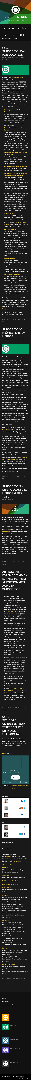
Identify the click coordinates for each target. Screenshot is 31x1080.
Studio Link (20, 859)
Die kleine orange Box (8, 964)
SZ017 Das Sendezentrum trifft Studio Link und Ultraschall (13, 727)
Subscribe (5, 895)
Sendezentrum (19, 57)
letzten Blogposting (17, 78)
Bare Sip (4, 948)
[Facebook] (24, 834)
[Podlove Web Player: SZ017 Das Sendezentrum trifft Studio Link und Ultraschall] (15, 769)
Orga (12, 57)
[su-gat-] (15, 70)
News (4, 998)
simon (4, 980)
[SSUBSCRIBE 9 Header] (15, 509)
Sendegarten (6, 875)
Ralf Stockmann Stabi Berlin (10, 881)
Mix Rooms (5, 920)
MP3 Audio (13, 785)
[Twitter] (24, 801)
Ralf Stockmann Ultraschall (10, 884)
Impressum (5, 1001)
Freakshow (5, 429)
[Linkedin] (22, 801)
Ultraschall (17, 861)
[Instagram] (19, 808)
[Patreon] (22, 808)
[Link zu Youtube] (22, 1078)
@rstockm (17, 857)
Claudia (4, 564)
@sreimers (8, 857)
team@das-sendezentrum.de (10, 309)
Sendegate (17, 538)
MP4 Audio (21, 785)
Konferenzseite (6, 532)
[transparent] (12, 3)
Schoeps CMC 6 (13, 612)
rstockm (5, 321)
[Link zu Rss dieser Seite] (27, 1078)
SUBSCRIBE (5, 59)
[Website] (22, 834)
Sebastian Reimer (7, 864)
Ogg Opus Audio (16, 788)
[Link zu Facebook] (25, 1078)
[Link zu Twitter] (20, 1078)
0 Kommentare (16, 319)
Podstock (5, 868)
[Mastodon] (24, 827)
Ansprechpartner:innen (9, 1005)
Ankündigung (6, 57)
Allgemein (5, 339)
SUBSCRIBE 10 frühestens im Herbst (13, 333)
